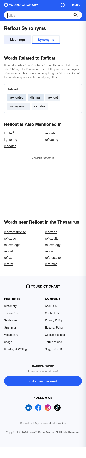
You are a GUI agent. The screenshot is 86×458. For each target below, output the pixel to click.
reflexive (10, 238)
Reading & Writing (15, 349)
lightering (10, 139)
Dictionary (10, 306)
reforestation (54, 257)
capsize (39, 106)
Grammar (10, 327)
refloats (50, 133)
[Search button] (76, 15)
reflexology (53, 244)
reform (8, 264)
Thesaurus (11, 313)
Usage (8, 342)
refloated (10, 146)
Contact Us (52, 313)
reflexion (51, 232)
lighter (9, 133)
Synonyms (46, 39)
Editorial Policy (54, 327)
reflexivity (51, 238)
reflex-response (15, 232)
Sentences (10, 320)
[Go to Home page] (21, 4)
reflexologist (12, 244)
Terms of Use (53, 342)
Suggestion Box (55, 349)
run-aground (18, 106)
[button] (62, 5)
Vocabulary (11, 335)
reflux (8, 257)
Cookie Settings (55, 335)
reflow (49, 251)
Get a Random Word (43, 381)
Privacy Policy (53, 320)
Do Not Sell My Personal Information (43, 423)
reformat (51, 264)
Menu (76, 5)
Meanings (17, 39)
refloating (51, 139)
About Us (51, 306)
